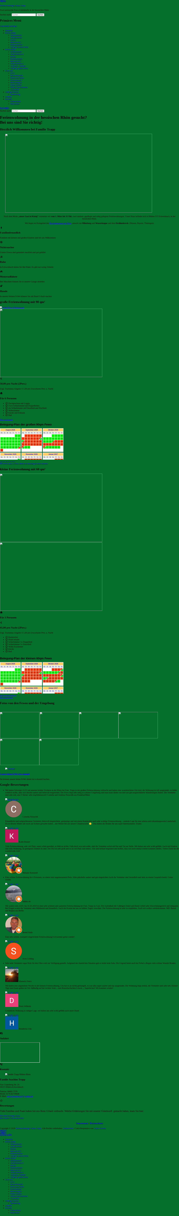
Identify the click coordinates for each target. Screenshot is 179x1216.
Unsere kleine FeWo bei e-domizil (14, 774)
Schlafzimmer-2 (17, 64)
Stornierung (15, 94)
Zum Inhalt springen (8, 26)
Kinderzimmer (16, 45)
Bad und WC (15, 42)
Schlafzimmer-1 (17, 54)
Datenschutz (15, 101)
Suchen (4, 108)
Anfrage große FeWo (19, 68)
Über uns (9, 71)
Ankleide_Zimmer (18, 66)
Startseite (9, 30)
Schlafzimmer (16, 38)
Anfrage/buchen (12, 92)
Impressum (15, 104)
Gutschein (14, 90)
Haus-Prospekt (16, 75)
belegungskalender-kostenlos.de (8, 695)
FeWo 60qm (10, 33)
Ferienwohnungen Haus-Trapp (12, 5)
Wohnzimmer (16, 35)
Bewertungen (16, 82)
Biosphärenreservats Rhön (60, 223)
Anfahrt (8, 97)
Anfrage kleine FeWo (19, 47)
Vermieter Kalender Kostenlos (7, 461)
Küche (13, 40)
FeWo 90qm (10, 49)
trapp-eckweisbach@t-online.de (20, 1096)
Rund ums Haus (17, 78)
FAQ (12, 73)
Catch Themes (100, 1128)
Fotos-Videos (15, 85)
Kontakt (8, 99)
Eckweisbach (15, 80)
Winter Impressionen (19, 87)
